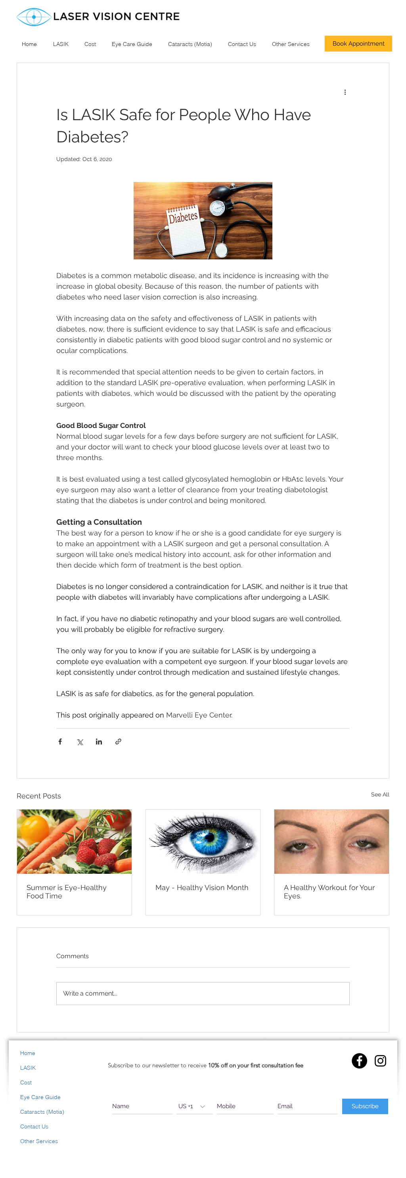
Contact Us (34, 1126)
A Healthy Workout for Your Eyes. (329, 891)
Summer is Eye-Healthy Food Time (67, 891)
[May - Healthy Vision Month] (203, 842)
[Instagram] (380, 1061)
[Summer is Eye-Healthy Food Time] (74, 842)
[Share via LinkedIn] (99, 741)
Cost (26, 1082)
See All (380, 794)
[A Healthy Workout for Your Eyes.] (331, 842)
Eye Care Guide (40, 1097)
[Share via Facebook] (60, 741)
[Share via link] (118, 741)
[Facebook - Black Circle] (359, 1061)
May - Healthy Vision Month (202, 887)
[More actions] (345, 91)
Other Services (39, 1141)
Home (27, 1053)
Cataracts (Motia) (42, 1111)
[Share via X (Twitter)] (79, 741)
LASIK (28, 1067)
